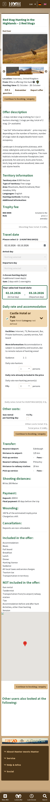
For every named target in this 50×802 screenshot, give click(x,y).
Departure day (10, 262)
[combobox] (25, 257)
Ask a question (7, 91)
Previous (4, 71)
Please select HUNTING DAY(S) (20, 239)
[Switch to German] (39, 4)
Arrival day (8, 251)
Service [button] (10, 758)
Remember (20, 90)
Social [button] (10, 771)
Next (46, 71)
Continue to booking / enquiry (19, 98)
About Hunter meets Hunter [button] (22, 751)
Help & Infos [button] (13, 764)
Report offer (37, 90)
